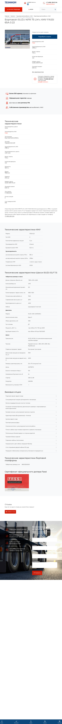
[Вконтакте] (28, 4)
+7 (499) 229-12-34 (51, 2)
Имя (33, 537)
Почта (33, 553)
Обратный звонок (50, 4)
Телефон (34, 545)
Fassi (33, 43)
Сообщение (35, 561)
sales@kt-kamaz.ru (31, 2)
